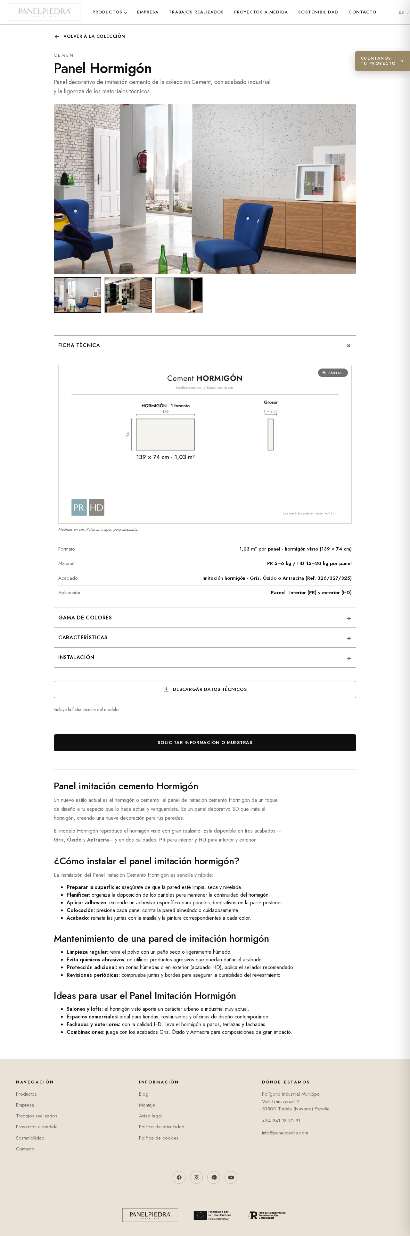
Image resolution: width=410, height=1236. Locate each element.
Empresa (148, 12)
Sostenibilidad (318, 12)
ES (401, 12)
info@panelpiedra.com (285, 1132)
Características (205, 638)
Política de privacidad (161, 1126)
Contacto (362, 12)
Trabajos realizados (196, 12)
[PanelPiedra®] (44, 12)
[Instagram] (196, 1177)
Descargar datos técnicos (209, 689)
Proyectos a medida (261, 12)
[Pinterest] (213, 1177)
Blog (143, 1094)
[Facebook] (179, 1177)
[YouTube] (231, 1177)
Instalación (205, 657)
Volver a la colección (94, 36)
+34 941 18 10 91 (281, 1120)
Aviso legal (150, 1115)
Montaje (147, 1104)
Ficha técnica (206, 345)
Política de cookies (158, 1137)
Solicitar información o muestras (205, 742)
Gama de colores (205, 618)
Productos (107, 12)
